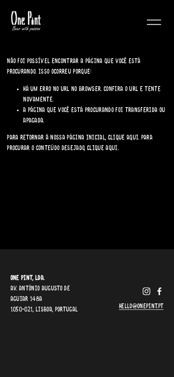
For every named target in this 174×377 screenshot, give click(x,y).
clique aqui (123, 138)
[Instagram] (146, 291)
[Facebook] (159, 291)
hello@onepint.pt (141, 306)
